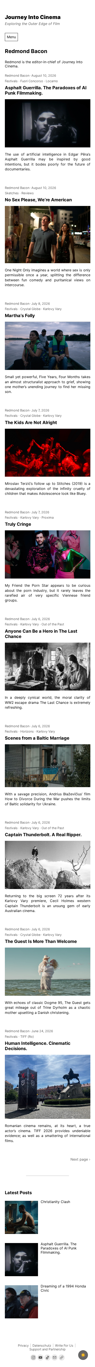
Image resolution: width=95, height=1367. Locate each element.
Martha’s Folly (20, 315)
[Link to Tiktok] (47, 1357)
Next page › (80, 1159)
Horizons (27, 731)
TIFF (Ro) (27, 1036)
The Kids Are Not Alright (31, 422)
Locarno (52, 81)
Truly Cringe (18, 524)
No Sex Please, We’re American (38, 199)
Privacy (23, 1345)
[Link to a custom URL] (62, 1357)
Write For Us (64, 1345)
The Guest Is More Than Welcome (41, 941)
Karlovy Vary (52, 309)
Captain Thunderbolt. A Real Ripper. (43, 834)
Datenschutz (41, 1345)
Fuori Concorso (31, 81)
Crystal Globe (30, 309)
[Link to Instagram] (33, 1357)
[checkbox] (83, 1355)
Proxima (48, 517)
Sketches (12, 193)
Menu (11, 37)
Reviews (27, 193)
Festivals (11, 81)
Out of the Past (53, 624)
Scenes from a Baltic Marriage (37, 738)
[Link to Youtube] (40, 1357)
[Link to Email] (54, 1357)
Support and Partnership (47, 1349)
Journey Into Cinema (33, 17)
